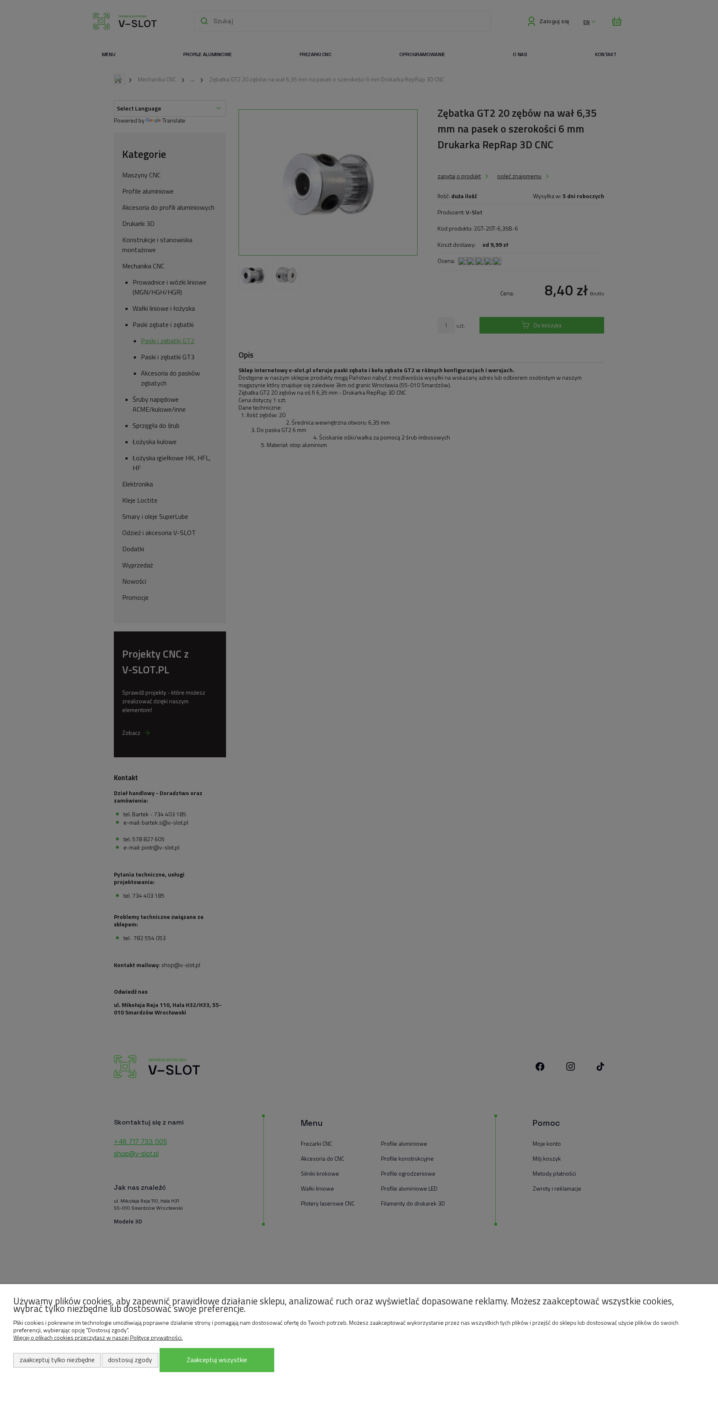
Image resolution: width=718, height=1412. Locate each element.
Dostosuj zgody (130, 1360)
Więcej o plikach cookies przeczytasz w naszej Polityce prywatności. (98, 1337)
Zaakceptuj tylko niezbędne (57, 1360)
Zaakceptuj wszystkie (217, 1360)
